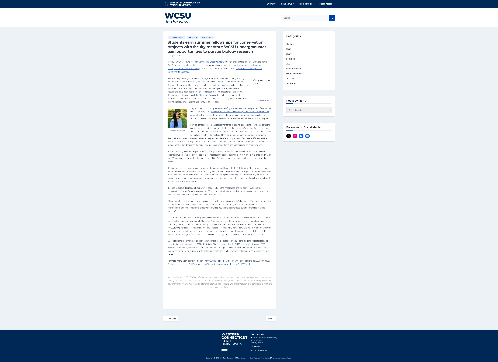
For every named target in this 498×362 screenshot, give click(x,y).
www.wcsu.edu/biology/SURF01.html (233, 264)
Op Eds (289, 44)
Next (271, 319)
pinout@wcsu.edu (211, 261)
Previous (170, 319)
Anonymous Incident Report (281, 358)
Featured (290, 58)
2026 (289, 54)
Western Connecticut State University (207, 62)
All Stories (207, 37)
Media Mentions (294, 73)
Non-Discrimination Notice (260, 358)
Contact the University (259, 350)
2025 (289, 49)
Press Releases (176, 37)
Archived (193, 37)
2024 (289, 63)
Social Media (325, 3)
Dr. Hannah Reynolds (216, 85)
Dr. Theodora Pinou (205, 95)
